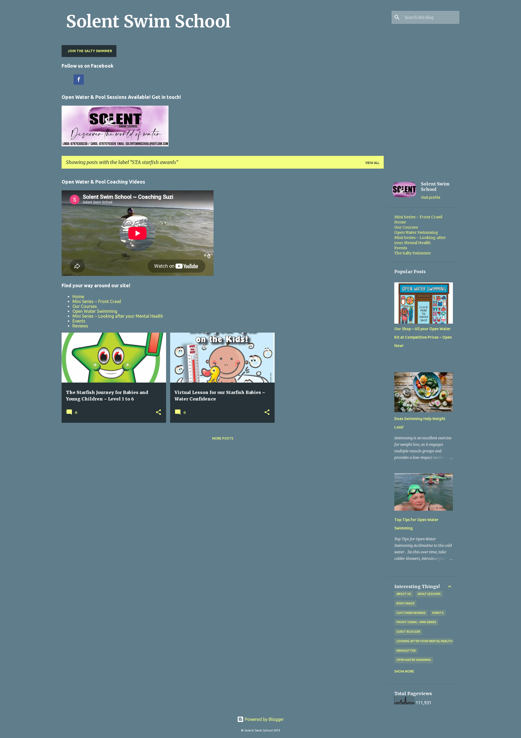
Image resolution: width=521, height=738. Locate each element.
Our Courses (84, 306)
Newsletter (406, 650)
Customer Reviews (411, 612)
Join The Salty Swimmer (90, 51)
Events (78, 320)
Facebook (79, 79)
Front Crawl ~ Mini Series (416, 622)
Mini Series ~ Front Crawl (96, 301)
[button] (158, 412)
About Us (403, 593)
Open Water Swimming (94, 311)
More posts (222, 438)
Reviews (80, 325)
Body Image (405, 603)
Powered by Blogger (264, 719)
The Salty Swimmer (412, 253)
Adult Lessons (429, 593)
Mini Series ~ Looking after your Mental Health (117, 316)
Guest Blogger (408, 631)
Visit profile (430, 197)
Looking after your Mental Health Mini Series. (433, 641)
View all (372, 163)
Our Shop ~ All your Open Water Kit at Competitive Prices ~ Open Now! (423, 337)
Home (78, 296)
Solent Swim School (148, 21)
